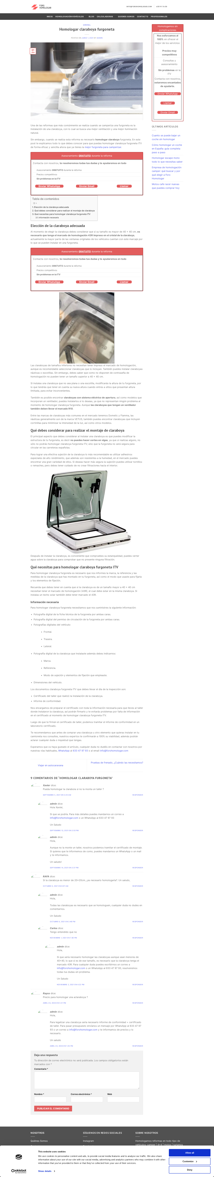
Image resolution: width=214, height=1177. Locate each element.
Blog (91, 16)
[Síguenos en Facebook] (170, 6)
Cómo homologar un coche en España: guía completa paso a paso (167, 148)
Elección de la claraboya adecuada (51, 207)
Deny (189, 1170)
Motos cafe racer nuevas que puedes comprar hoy (165, 186)
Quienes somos (126, 16)
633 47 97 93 (80, 750)
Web (109, 1094)
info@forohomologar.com (139, 7)
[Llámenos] (181, 6)
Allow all (189, 1152)
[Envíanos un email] (178, 6)
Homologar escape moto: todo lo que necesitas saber (167, 159)
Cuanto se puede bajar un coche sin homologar (166, 137)
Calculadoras (105, 16)
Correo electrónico (81, 1094)
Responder (137, 795)
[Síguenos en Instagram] (174, 6)
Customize (188, 1161)
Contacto (142, 16)
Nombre (39, 1094)
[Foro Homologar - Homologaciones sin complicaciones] (43, 7)
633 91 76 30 (161, 7)
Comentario (41, 1069)
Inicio (50, 16)
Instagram (88, 1140)
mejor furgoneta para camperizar (103, 147)
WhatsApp (64, 750)
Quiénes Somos (39, 1140)
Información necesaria (49, 217)
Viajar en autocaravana (50, 765)
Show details (44, 1171)
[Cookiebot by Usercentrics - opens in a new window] (19, 1171)
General (87, 25)
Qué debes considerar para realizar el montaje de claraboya (65, 210)
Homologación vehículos (69, 16)
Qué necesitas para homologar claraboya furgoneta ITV (62, 214)
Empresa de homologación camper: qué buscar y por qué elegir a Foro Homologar (166, 173)
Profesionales (159, 16)
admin (100, 38)
